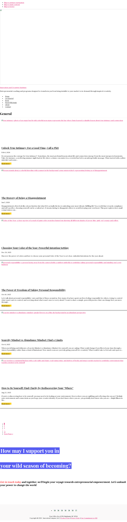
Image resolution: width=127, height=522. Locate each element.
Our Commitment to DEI (89, 518)
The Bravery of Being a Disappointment (23, 197)
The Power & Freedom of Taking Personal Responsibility (33, 290)
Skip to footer (9, 7)
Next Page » (8, 434)
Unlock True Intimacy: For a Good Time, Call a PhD (30, 147)
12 (5, 432)
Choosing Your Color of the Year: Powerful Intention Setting (35, 247)
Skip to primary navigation (14, 3)
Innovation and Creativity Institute (13, 88)
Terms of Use (65, 518)
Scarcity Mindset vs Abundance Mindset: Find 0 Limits (32, 340)
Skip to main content (12, 5)
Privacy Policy (75, 518)
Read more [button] (6, 164)
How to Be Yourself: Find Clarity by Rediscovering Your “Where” (37, 388)
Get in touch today (10, 482)
